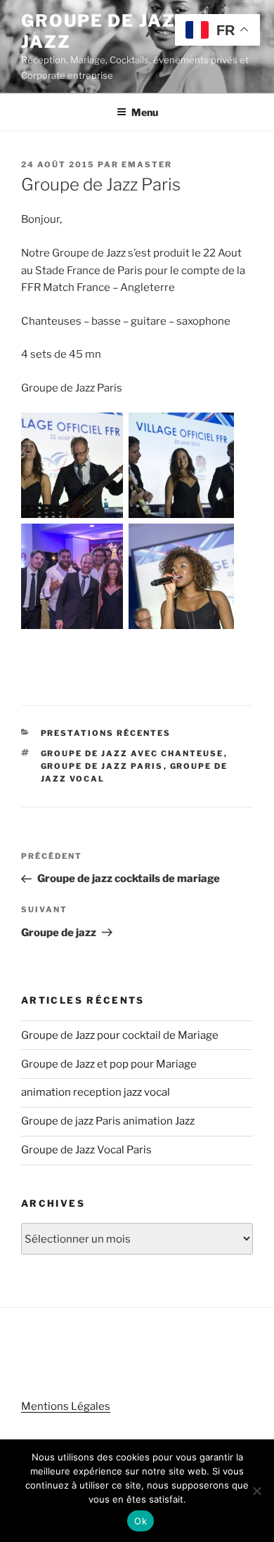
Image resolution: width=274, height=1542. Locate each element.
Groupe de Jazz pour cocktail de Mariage (119, 1035)
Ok (140, 1521)
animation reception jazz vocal (95, 1092)
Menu (144, 112)
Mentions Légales (65, 1406)
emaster (147, 164)
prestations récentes (106, 733)
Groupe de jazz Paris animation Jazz (108, 1121)
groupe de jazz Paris (102, 766)
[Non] (256, 1491)
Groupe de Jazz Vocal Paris (86, 1149)
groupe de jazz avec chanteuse (132, 753)
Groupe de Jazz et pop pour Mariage (109, 1064)
